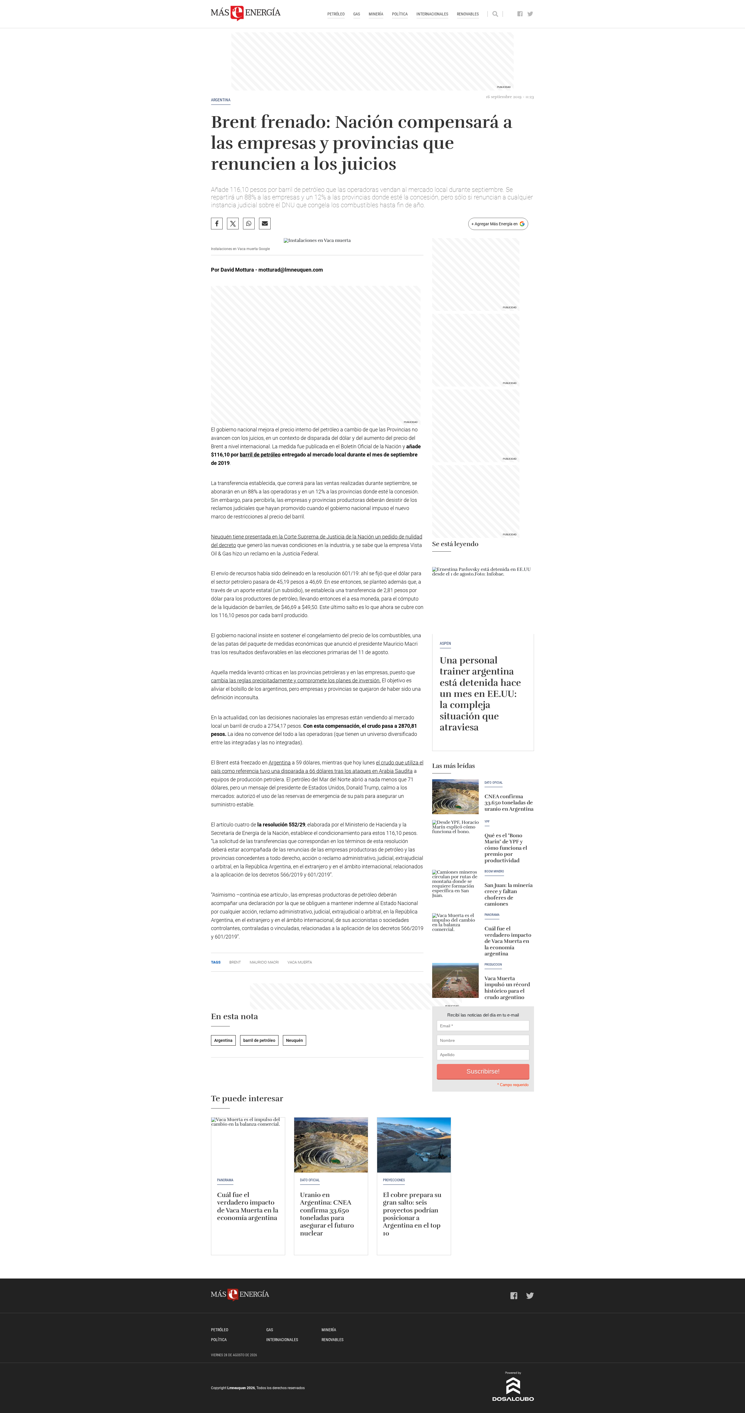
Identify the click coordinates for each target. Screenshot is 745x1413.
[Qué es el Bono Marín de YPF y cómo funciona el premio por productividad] (455, 837)
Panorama (492, 915)
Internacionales (432, 14)
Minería (376, 14)
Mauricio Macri (264, 962)
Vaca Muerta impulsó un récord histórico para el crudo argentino (507, 988)
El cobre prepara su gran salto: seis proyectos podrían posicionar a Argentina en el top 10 (412, 1214)
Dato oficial (494, 783)
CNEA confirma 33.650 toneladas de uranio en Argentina (509, 802)
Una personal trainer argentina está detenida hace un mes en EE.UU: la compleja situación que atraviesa (480, 694)
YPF (487, 822)
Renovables (468, 14)
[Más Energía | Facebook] (520, 14)
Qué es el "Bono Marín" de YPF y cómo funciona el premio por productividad (506, 848)
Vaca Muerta (300, 962)
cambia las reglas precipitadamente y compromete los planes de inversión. (296, 680)
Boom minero (494, 871)
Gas (356, 14)
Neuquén (294, 1040)
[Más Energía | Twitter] (530, 14)
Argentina (220, 100)
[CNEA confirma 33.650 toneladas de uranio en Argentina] (455, 796)
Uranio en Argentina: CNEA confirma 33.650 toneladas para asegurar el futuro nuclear (327, 1214)
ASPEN (445, 643)
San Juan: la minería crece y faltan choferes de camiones (509, 894)
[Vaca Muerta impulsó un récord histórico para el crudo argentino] (455, 980)
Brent (235, 962)
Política (400, 14)
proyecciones (394, 1180)
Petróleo (336, 14)
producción (493, 964)
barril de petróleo (260, 454)
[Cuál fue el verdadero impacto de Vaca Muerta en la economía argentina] (455, 930)
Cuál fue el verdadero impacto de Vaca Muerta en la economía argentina (508, 941)
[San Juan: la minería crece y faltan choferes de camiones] (455, 887)
